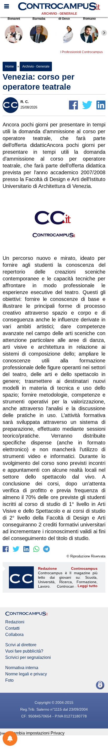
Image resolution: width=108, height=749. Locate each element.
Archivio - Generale (59, 14)
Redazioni (14, 622)
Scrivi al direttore (20, 645)
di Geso (64, 18)
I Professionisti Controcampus (81, 52)
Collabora (14, 635)
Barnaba (39, 18)
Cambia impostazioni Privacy (37, 733)
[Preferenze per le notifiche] (10, 738)
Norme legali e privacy (26, 674)
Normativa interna (21, 668)
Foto (9, 680)
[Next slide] (104, 33)
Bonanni (14, 18)
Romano (89, 18)
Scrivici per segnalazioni (28, 657)
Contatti (12, 628)
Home (9, 66)
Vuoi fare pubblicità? (24, 651)
